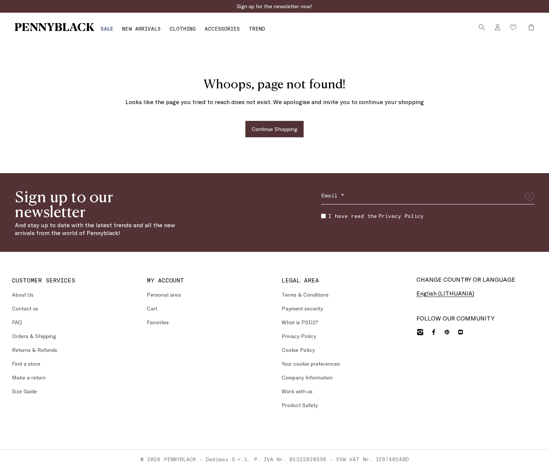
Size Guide (24, 391)
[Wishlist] (513, 27)
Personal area (164, 294)
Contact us (25, 308)
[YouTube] (460, 332)
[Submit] (529, 196)
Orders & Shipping (34, 336)
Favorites (158, 322)
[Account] (497, 27)
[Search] (481, 27)
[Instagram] (420, 332)
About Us (23, 294)
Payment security (302, 308)
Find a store (26, 363)
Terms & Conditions (305, 294)
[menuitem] (106, 28)
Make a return (29, 377)
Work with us (297, 391)
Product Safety (300, 405)
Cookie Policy (298, 350)
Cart (152, 308)
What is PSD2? (300, 322)
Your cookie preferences (311, 363)
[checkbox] (323, 216)
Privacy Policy (401, 216)
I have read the (376, 216)
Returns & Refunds (34, 350)
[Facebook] (433, 332)
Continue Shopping (274, 129)
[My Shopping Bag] (529, 27)
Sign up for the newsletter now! (274, 6)
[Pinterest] (447, 332)
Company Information (307, 377)
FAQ (17, 322)
